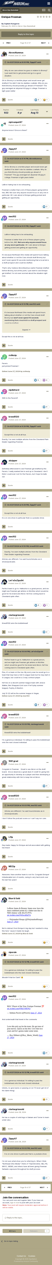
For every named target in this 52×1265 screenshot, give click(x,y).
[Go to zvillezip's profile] (4, 356)
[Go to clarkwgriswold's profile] (4, 616)
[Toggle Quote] (6, 62)
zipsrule (13, 952)
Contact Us (21, 1256)
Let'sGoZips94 (16, 580)
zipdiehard (14, 390)
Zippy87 (33, 62)
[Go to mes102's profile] (4, 218)
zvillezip (13, 355)
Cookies (31, 1256)
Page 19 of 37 (25, 43)
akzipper (13, 460)
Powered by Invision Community (26, 1261)
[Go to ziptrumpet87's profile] (4, 123)
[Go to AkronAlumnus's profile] (4, 54)
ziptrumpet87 (15, 122)
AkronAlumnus (16, 52)
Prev (8, 43)
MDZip (12, 866)
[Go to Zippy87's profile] (4, 150)
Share (13, 1231)
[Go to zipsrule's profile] (4, 953)
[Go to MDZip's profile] (4, 868)
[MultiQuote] (4, 100)
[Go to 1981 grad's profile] (4, 762)
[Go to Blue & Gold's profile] (4, 900)
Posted (17, 55)
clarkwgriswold (16, 615)
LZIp (11, 837)
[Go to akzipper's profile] (4, 462)
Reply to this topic (26, 34)
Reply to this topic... (15, 1218)
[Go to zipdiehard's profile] (4, 391)
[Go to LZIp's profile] (4, 838)
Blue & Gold (14, 898)
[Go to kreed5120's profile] (4, 418)
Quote (10, 100)
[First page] (3, 43)
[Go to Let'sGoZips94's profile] (4, 581)
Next (43, 43)
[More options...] (47, 54)
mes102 (12, 216)
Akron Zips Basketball (26, 26)
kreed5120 (14, 416)
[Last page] (48, 43)
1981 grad (13, 761)
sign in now (14, 1203)
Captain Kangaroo (11, 24)
